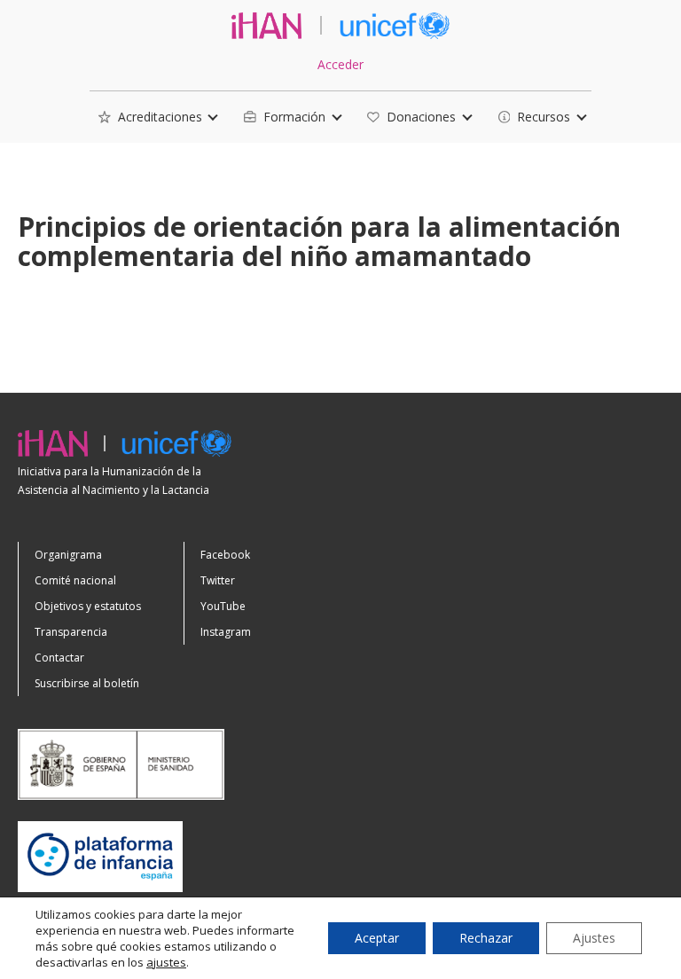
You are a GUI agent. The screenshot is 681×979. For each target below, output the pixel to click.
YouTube (223, 606)
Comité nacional (75, 580)
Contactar (59, 657)
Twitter (217, 580)
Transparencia (71, 631)
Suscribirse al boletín (87, 683)
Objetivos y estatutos (88, 606)
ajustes (166, 962)
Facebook (225, 554)
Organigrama (68, 554)
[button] (150, 117)
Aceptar (377, 937)
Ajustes (594, 937)
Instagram (225, 631)
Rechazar (486, 937)
